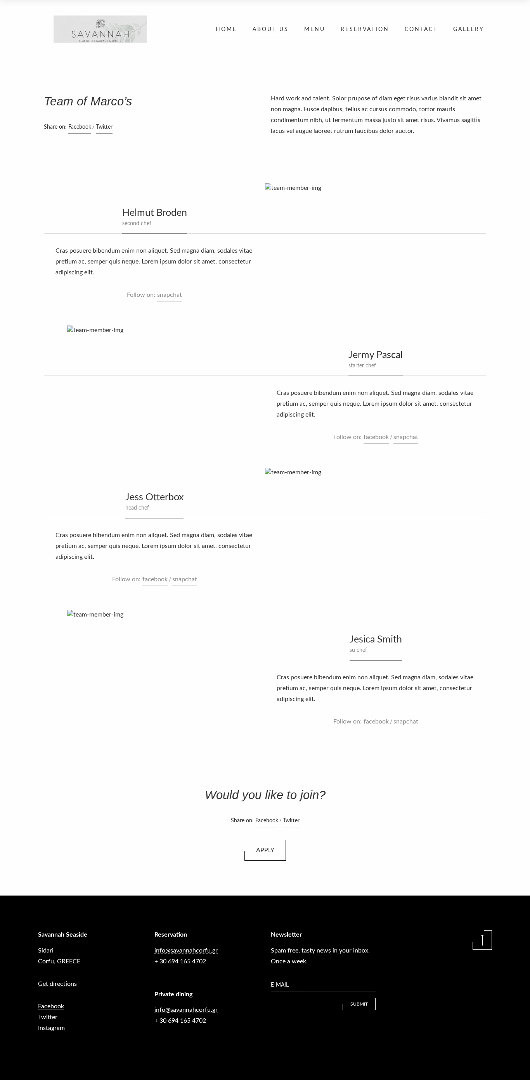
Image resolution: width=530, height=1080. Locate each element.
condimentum (289, 120)
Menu (314, 29)
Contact (421, 29)
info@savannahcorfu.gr (186, 950)
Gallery (468, 29)
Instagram (51, 1028)
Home (226, 29)
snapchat (169, 295)
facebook (376, 437)
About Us (271, 29)
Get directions (57, 984)
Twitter (104, 127)
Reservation (365, 29)
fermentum (348, 120)
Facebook (79, 127)
